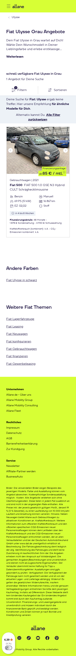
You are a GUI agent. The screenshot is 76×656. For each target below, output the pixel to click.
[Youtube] (38, 638)
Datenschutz (14, 433)
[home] (41, 6)
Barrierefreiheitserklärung (21, 443)
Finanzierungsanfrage (54, 168)
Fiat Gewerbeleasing (20, 364)
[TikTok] (28, 638)
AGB (9, 438)
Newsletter (13, 466)
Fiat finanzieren (17, 356)
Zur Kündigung (15, 449)
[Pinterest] (56, 638)
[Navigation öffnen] (8, 6)
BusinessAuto (14, 476)
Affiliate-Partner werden (21, 471)
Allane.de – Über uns (18, 395)
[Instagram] (19, 638)
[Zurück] (10, 150)
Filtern (21, 89)
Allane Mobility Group (19, 400)
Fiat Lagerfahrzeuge (20, 319)
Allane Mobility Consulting (22, 405)
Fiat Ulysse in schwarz (21, 280)
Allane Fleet (13, 411)
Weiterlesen (14, 57)
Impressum (13, 428)
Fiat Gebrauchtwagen (21, 349)
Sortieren (60, 90)
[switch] (8, 648)
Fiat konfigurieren (18, 341)
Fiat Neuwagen (17, 334)
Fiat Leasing (14, 326)
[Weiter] (65, 150)
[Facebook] (47, 638)
